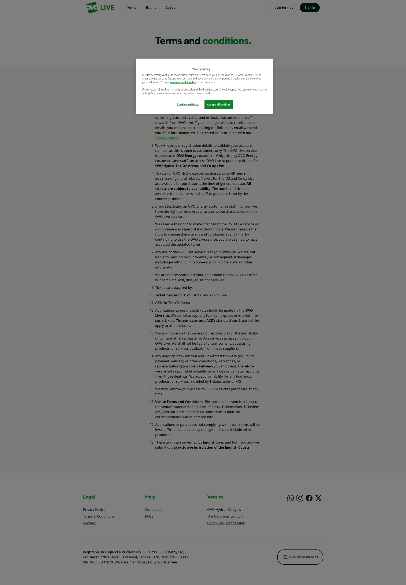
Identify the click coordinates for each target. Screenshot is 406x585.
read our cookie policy (183, 82)
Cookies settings (188, 104)
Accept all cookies (218, 104)
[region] (204, 86)
